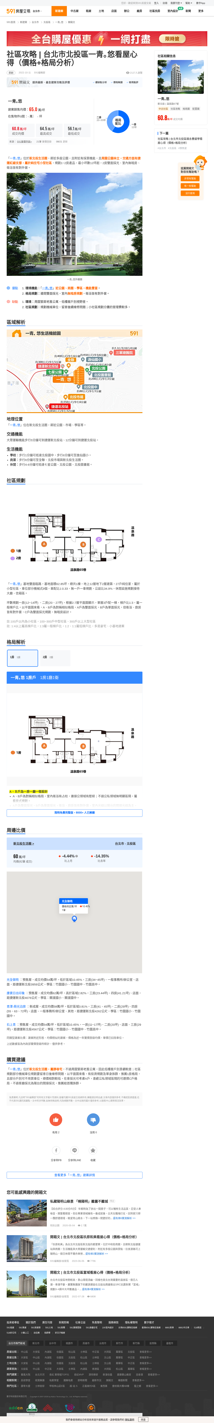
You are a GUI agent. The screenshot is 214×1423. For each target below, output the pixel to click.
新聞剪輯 (64, 1322)
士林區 (83, 1351)
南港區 (95, 1369)
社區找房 (154, 11)
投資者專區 (13, 1322)
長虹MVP (79, 1374)
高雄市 (86, 1343)
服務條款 (114, 1322)
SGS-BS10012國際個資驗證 (91, 1415)
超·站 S (73, 1386)
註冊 (165, 3)
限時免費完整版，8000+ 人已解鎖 (75, 812)
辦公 (126, 11)
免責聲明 (97, 1322)
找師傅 (47, 1333)
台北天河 (39, 1374)
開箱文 (71, 22)
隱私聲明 (129, 1419)
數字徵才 (149, 1322)
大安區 (36, 1351)
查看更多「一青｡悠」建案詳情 (74, 1175)
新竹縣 (136, 1343)
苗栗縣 (152, 1343)
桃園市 (69, 1343)
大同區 (107, 1351)
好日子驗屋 (60, 1333)
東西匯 (103, 1386)
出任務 (37, 1333)
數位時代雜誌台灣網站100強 (70, 1415)
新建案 (59, 11)
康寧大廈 (25, 1386)
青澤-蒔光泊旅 (16, 1006)
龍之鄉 (137, 1386)
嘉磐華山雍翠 (124, 1374)
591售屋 (22, 1327)
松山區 (71, 1351)
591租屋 (10, 1327)
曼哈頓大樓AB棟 (120, 1386)
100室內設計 (108, 1327)
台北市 (35, 22)
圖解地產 (68, 1380)
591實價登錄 (75, 1327)
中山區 (24, 1351)
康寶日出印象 (16, 993)
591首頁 (11, 22)
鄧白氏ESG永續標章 (32, 1415)
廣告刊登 (47, 1322)
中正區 (95, 1351)
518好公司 (11, 1333)
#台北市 (162, 148)
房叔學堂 (25, 1380)
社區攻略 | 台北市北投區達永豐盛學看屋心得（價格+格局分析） (180, 140)
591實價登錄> (24, 141)
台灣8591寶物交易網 (127, 1327)
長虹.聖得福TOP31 (59, 1374)
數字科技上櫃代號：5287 (16, 1415)
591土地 (49, 1327)
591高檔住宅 (91, 1327)
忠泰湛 (139, 1374)
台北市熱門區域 (17, 1343)
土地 (101, 11)
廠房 (139, 11)
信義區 (60, 1351)
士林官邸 (39, 1386)
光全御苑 (13, 979)
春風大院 (25, 1374)
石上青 (11, 1024)
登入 (156, 3)
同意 (143, 1419)
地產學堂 (54, 1380)
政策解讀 (39, 1380)
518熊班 (197, 1327)
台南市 (102, 1343)
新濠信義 (107, 1374)
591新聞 (61, 1327)
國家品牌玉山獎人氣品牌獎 (47, 1415)
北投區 (46, 22)
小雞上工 (25, 1333)
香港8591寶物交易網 (151, 1327)
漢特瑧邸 (93, 1374)
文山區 (107, 1357)
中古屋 (75, 11)
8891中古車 (184, 1327)
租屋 (88, 11)
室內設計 (173, 11)
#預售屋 (182, 148)
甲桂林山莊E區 (57, 1386)
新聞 (188, 11)
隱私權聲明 (131, 1322)
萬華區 (119, 1351)
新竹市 (119, 1343)
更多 (201, 11)
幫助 (188, 3)
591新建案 (36, 1327)
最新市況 (96, 1380)
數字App (200, 3)
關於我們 (31, 1322)
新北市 (35, 1343)
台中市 (52, 1343)
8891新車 (169, 1327)
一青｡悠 (59, 22)
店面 (114, 11)
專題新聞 (122, 1380)
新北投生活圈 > (23, 843)
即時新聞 (82, 1380)
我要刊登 (176, 3)
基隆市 (169, 1343)
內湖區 (48, 1351)
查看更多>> (146, 1351)
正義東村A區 (88, 1386)
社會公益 (80, 1322)
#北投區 (172, 148)
